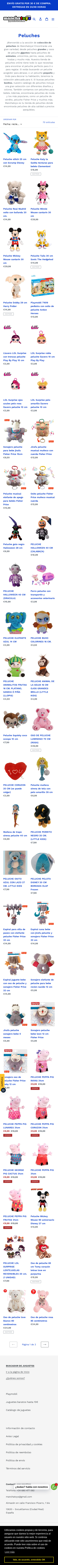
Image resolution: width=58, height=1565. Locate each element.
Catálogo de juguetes (18, 1410)
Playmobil (11, 1394)
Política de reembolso (18, 1452)
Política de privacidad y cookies (24, 1444)
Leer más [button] (10, 1552)
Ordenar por (9, 119)
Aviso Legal (12, 1436)
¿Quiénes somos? (15, 1378)
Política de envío (15, 1460)
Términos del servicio (18, 1468)
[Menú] (53, 19)
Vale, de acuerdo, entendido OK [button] (29, 1559)
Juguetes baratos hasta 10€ (22, 1402)
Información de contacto (20, 1428)
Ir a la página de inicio (17, 1372)
